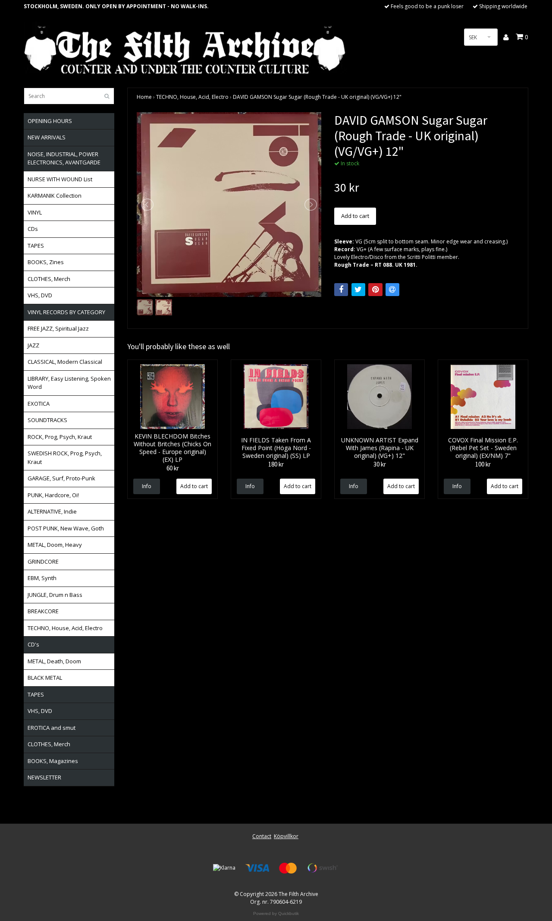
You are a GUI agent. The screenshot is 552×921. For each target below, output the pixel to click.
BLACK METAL (45, 677)
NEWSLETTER (44, 777)
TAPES (36, 245)
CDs (33, 229)
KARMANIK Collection (55, 195)
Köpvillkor (286, 836)
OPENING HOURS (50, 121)
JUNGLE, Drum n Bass (55, 595)
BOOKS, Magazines (53, 761)
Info (146, 486)
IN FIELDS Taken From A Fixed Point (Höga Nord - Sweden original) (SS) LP (276, 448)
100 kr (483, 464)
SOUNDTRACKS (47, 420)
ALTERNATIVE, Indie (52, 511)
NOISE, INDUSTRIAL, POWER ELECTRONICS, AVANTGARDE (64, 158)
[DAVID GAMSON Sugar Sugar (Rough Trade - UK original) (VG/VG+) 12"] (229, 204)
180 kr (276, 464)
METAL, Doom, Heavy (55, 545)
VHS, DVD (40, 295)
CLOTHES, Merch (49, 279)
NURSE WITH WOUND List (60, 179)
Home (144, 97)
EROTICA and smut (51, 728)
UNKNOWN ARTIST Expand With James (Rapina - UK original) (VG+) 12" (379, 448)
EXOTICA (39, 403)
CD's (33, 644)
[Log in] (506, 37)
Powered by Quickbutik (276, 913)
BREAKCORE (43, 611)
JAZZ (33, 345)
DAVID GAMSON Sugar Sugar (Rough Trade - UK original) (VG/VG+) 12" (317, 97)
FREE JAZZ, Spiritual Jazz (58, 328)
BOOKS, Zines (46, 262)
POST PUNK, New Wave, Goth (66, 528)
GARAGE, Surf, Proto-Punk (61, 478)
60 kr (172, 468)
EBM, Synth (42, 578)
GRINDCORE (43, 561)
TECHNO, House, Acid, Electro (65, 628)
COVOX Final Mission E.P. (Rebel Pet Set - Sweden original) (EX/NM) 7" (483, 448)
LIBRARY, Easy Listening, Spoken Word (69, 383)
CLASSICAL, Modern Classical (65, 362)
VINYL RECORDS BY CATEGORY (66, 312)
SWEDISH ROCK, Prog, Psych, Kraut (65, 457)
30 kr (379, 464)
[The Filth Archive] (185, 48)
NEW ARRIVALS (47, 137)
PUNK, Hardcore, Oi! (53, 495)
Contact (261, 836)
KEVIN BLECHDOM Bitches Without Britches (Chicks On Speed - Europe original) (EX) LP (172, 448)
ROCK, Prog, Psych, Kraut (60, 437)
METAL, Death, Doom (54, 661)
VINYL (35, 212)
